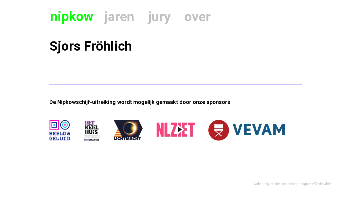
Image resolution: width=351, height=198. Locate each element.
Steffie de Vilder (320, 184)
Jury (159, 16)
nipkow (71, 16)
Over (197, 16)
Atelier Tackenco (282, 184)
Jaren (119, 16)
